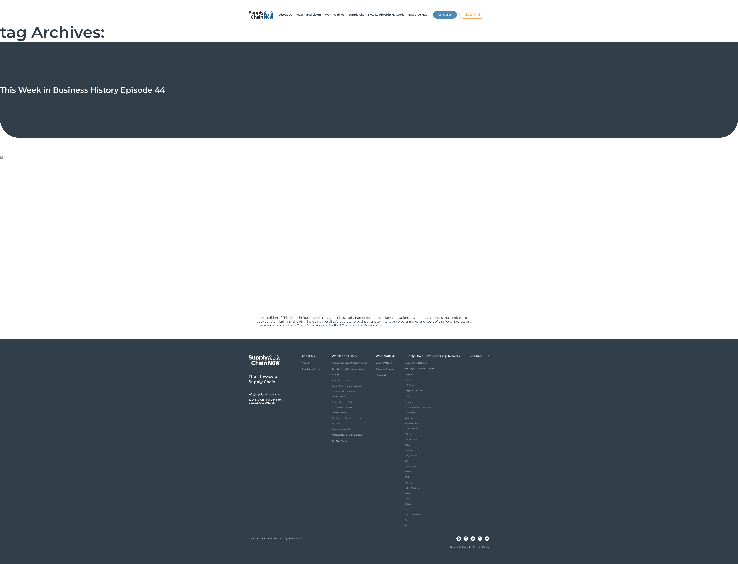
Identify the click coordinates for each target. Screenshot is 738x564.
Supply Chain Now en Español (347, 386)
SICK (407, 509)
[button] (285, 14)
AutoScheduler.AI (413, 428)
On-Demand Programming (348, 369)
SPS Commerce (412, 514)
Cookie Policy (458, 547)
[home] (261, 14)
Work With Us (384, 362)
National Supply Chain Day (347, 434)
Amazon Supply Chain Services (420, 407)
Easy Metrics (411, 455)
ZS (406, 525)
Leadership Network (416, 362)
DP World (409, 450)
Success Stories (385, 369)
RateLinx (409, 493)
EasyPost (409, 374)
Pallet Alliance (412, 488)
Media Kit (381, 375)
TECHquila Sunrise (341, 429)
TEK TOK (336, 423)
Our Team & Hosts (312, 369)
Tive (407, 520)
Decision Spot (411, 439)
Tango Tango (338, 396)
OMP (407, 477)
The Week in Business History (346, 418)
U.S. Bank (409, 385)
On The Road (339, 441)
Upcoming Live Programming (349, 362)
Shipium (409, 504)
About (305, 362)
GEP (407, 461)
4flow (407, 396)
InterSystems (411, 466)
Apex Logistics (412, 412)
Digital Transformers (342, 407)
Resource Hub (479, 356)
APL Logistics (411, 423)
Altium (408, 402)
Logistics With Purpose (343, 391)
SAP (407, 498)
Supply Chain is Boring (343, 402)
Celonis (408, 434)
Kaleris (408, 471)
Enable (408, 379)
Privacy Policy (481, 547)
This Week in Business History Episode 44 (82, 90)
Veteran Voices (339, 413)
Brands (336, 374)
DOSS (407, 445)
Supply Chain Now (341, 380)
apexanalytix (411, 418)
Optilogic (409, 482)
